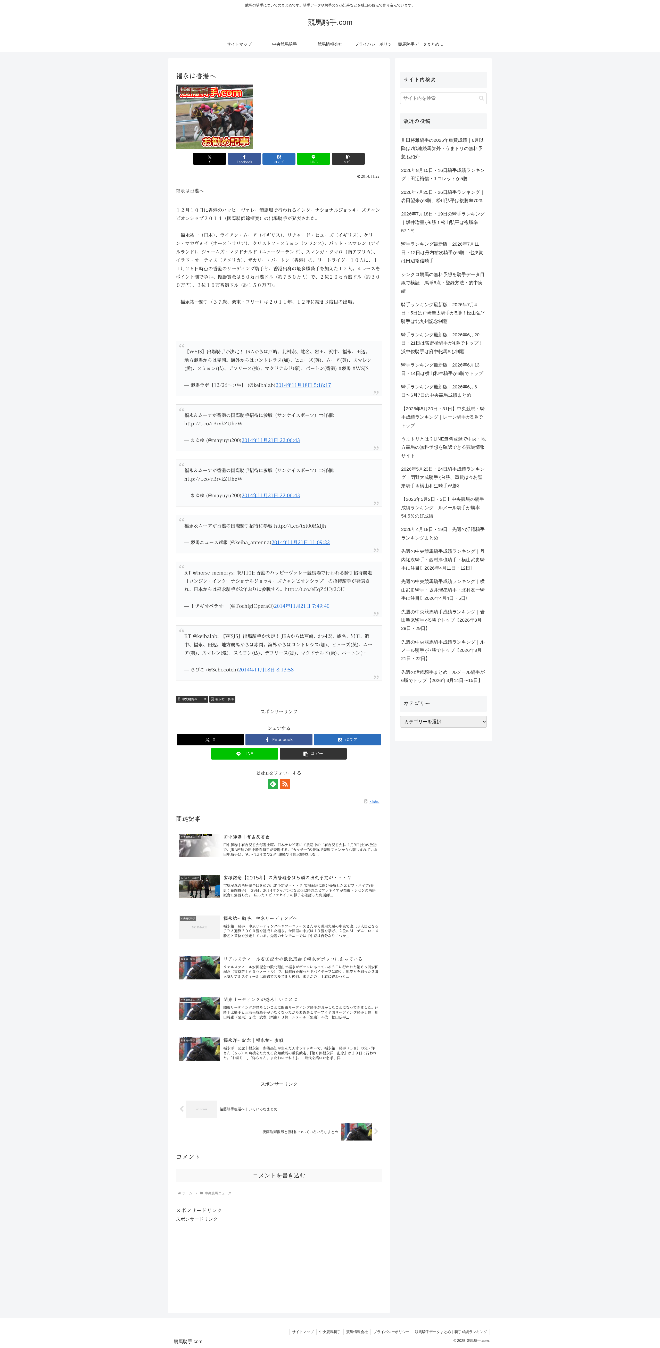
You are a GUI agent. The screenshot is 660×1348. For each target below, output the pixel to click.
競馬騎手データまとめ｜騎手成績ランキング (451, 1332)
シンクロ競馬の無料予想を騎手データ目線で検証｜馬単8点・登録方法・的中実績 (443, 283)
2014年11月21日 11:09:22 (300, 542)
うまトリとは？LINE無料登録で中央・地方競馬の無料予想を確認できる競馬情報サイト (443, 447)
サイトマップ (303, 1332)
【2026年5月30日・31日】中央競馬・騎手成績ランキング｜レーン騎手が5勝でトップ (443, 417)
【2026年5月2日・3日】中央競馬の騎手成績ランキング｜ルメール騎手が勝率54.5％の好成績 (442, 508)
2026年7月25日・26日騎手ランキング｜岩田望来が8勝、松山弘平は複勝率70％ (443, 196)
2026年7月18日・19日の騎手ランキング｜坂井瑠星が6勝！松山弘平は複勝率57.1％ (443, 222)
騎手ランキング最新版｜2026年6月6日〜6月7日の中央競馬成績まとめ (439, 391)
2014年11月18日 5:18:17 (303, 385)
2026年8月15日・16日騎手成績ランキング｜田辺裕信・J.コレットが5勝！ (443, 174)
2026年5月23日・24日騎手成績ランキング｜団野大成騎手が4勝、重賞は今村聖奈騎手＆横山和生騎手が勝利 (443, 477)
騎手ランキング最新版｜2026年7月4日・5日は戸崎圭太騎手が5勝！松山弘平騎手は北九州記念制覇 (443, 313)
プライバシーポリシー (391, 1332)
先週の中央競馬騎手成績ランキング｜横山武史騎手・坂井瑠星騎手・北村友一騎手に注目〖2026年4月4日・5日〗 (443, 590)
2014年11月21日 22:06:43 (271, 440)
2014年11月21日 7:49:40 (301, 606)
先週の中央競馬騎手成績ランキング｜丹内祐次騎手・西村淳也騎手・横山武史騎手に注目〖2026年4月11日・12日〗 (443, 560)
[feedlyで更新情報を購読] (273, 784)
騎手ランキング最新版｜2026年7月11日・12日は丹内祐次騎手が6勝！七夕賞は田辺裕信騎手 (442, 252)
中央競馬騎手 (330, 1332)
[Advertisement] (279, 1259)
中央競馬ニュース (194, 699)
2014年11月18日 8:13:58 (266, 669)
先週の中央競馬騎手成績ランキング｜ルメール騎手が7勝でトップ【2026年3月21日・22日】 (443, 650)
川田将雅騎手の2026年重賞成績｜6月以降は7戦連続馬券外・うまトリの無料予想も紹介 (442, 149)
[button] (348, 159)
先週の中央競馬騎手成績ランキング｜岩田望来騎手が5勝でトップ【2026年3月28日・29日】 (443, 620)
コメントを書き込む (279, 1175)
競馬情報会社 (357, 1332)
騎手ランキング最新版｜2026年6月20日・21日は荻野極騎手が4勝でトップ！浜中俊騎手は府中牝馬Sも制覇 (442, 343)
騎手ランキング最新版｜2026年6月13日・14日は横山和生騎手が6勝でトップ (442, 369)
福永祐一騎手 (224, 699)
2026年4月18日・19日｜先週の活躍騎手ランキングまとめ (443, 533)
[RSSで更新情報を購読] (285, 784)
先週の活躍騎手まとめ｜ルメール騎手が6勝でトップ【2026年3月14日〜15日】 (443, 676)
